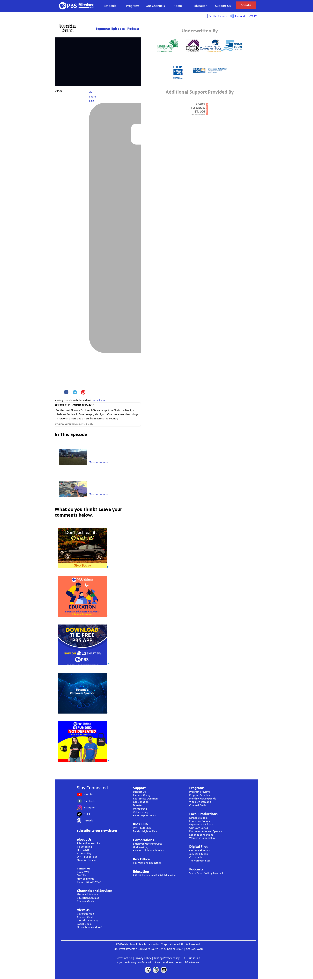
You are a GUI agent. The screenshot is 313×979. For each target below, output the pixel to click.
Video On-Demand (200, 801)
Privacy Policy (143, 958)
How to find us (85, 878)
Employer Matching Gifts (147, 843)
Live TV (252, 15)
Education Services (88, 897)
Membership (140, 808)
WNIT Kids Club (142, 827)
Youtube (88, 794)
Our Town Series (198, 827)
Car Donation (141, 801)
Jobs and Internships (88, 843)
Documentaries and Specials (205, 831)
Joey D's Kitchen (198, 853)
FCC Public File (191, 958)
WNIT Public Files (87, 856)
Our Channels (155, 6)
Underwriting (140, 847)
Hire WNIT (83, 850)
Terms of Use (124, 958)
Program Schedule (200, 795)
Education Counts (75, 28)
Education (200, 6)
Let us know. (98, 400)
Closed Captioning (164, 969)
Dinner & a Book (198, 817)
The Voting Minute (199, 860)
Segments (103, 29)
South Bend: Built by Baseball (206, 873)
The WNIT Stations (87, 894)
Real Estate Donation (145, 798)
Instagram (89, 807)
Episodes (118, 29)
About (178, 6)
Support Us (223, 6)
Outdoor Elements (200, 850)
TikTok (86, 814)
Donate (245, 5)
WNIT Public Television (77, 6)
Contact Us (83, 868)
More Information (99, 462)
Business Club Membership (148, 850)
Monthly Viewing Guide (202, 798)
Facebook (89, 801)
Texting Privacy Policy (166, 958)
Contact (155, 969)
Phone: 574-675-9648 (89, 882)
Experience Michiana (201, 824)
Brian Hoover (192, 962)
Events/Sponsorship (144, 815)
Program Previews (199, 791)
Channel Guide (85, 901)
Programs (132, 6)
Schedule (110, 6)
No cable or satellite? (89, 927)
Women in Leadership (202, 838)
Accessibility (84, 853)
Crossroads (195, 857)
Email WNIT (84, 872)
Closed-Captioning (87, 920)
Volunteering (84, 846)
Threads (88, 820)
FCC (147, 969)
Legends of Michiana (201, 834)
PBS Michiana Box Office (147, 862)
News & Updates (87, 860)
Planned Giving (141, 795)
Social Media (84, 923)
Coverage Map (85, 913)
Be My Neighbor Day (145, 831)
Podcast (133, 29)
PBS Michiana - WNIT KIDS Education (154, 875)
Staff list (82, 875)
